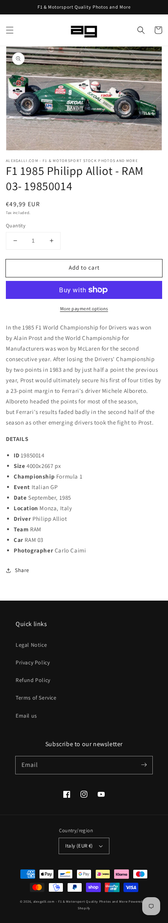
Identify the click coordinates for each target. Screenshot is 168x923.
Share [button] (22, 570)
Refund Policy (33, 680)
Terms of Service (36, 697)
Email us (26, 715)
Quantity (15, 225)
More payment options (84, 308)
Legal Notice (31, 644)
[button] (9, 30)
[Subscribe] (143, 765)
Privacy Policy (33, 662)
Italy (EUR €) (79, 845)
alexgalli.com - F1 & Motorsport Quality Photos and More (80, 901)
